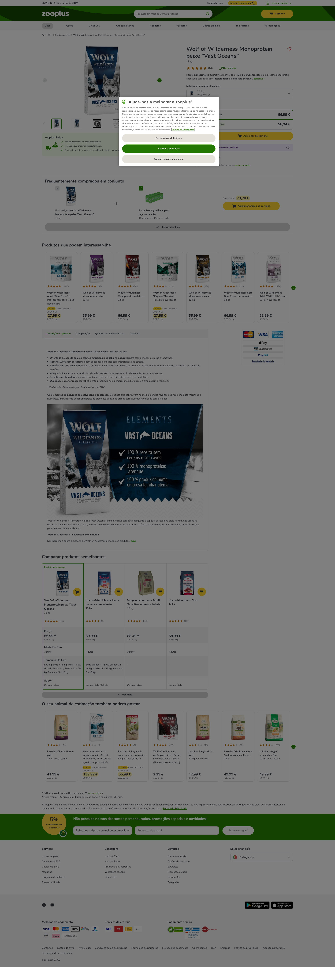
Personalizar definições (168, 138)
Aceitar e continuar (169, 148)
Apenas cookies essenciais (169, 159)
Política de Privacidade (183, 129)
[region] (169, 131)
